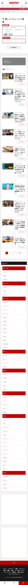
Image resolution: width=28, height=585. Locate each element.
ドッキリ (6, 313)
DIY (5, 419)
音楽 (5, 472)
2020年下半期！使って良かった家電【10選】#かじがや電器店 (20, 241)
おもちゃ (6, 431)
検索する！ (14, 47)
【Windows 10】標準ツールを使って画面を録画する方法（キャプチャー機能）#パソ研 (20, 169)
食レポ (5, 347)
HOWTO (6, 476)
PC (5, 423)
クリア (10, 34)
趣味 (26, 5)
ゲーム (5, 355)
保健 (5, 378)
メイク (5, 408)
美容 (13, 5)
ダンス (5, 480)
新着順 (3, 69)
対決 (5, 325)
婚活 (5, 317)
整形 (5, 412)
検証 (5, 336)
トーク (5, 272)
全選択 (5, 34)
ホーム (5, 568)
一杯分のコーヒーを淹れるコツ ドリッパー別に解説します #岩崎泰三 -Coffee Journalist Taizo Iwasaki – (20, 207)
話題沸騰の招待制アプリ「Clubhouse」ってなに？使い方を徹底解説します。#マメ (20, 189)
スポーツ (6, 450)
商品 (5, 287)
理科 (5, 381)
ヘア (5, 400)
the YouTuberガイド (18, 577)
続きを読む (21, 83)
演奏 (5, 488)
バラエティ (8, 5)
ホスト (5, 351)
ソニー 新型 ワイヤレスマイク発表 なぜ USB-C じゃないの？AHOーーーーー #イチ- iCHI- (20, 135)
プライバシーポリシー (14, 574)
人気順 (7, 69)
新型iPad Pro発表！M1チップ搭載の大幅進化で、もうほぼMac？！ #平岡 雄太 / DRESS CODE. (20, 118)
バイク (5, 453)
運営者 (14, 572)
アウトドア (6, 427)
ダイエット (17, 5)
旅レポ (5, 332)
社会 (5, 385)
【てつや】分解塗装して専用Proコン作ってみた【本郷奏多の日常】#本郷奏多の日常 (20, 225)
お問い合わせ (20, 572)
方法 (5, 291)
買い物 (5, 279)
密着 (5, 275)
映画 (5, 461)
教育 (22, 5)
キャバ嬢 (6, 268)
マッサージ (6, 404)
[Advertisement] (14, 509)
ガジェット (14, 11)
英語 (5, 389)
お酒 (5, 435)
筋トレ (5, 294)
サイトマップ (7, 572)
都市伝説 (6, 344)
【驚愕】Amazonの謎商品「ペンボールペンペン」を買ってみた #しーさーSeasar (20, 152)
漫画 (5, 340)
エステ (5, 397)
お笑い (5, 302)
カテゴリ (11, 69)
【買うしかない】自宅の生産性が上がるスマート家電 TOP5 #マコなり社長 (20, 78)
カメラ (5, 442)
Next (20, 253)
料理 (5, 328)
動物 (5, 457)
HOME (2, 5)
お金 (5, 374)
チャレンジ (6, 306)
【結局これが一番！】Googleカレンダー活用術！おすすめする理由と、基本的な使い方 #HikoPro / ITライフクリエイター (20, 96)
